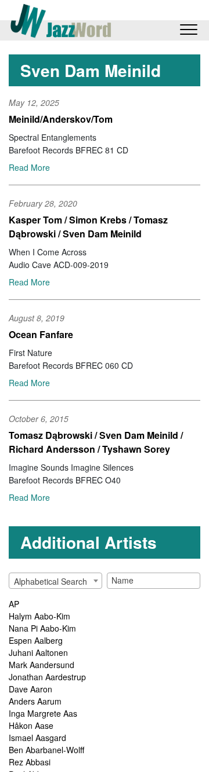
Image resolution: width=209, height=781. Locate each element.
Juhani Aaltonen (38, 652)
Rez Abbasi (30, 762)
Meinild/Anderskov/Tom (61, 119)
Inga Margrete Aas (43, 713)
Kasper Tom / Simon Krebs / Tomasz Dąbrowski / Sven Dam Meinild (88, 226)
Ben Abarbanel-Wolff (46, 750)
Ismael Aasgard (37, 737)
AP (14, 604)
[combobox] (55, 581)
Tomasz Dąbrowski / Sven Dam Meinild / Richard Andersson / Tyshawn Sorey (96, 442)
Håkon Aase (31, 725)
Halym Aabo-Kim (39, 616)
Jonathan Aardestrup (47, 677)
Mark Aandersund (41, 664)
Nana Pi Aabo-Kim (42, 628)
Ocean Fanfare (41, 334)
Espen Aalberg (36, 640)
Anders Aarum (35, 701)
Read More (29, 167)
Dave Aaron (30, 689)
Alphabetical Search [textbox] (50, 581)
